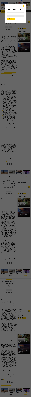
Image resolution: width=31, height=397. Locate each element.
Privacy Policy (8, 21)
